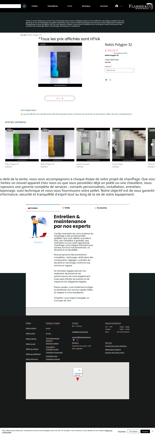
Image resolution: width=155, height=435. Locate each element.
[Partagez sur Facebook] (106, 80)
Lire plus (108, 62)
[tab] (43, 207)
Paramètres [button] (122, 431)
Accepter (145, 431)
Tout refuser (133, 431)
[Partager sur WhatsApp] (110, 80)
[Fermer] (152, 431)
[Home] (24, 6)
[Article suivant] (152, 144)
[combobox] (119, 70)
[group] (77, 148)
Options (108, 66)
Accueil (23, 35)
